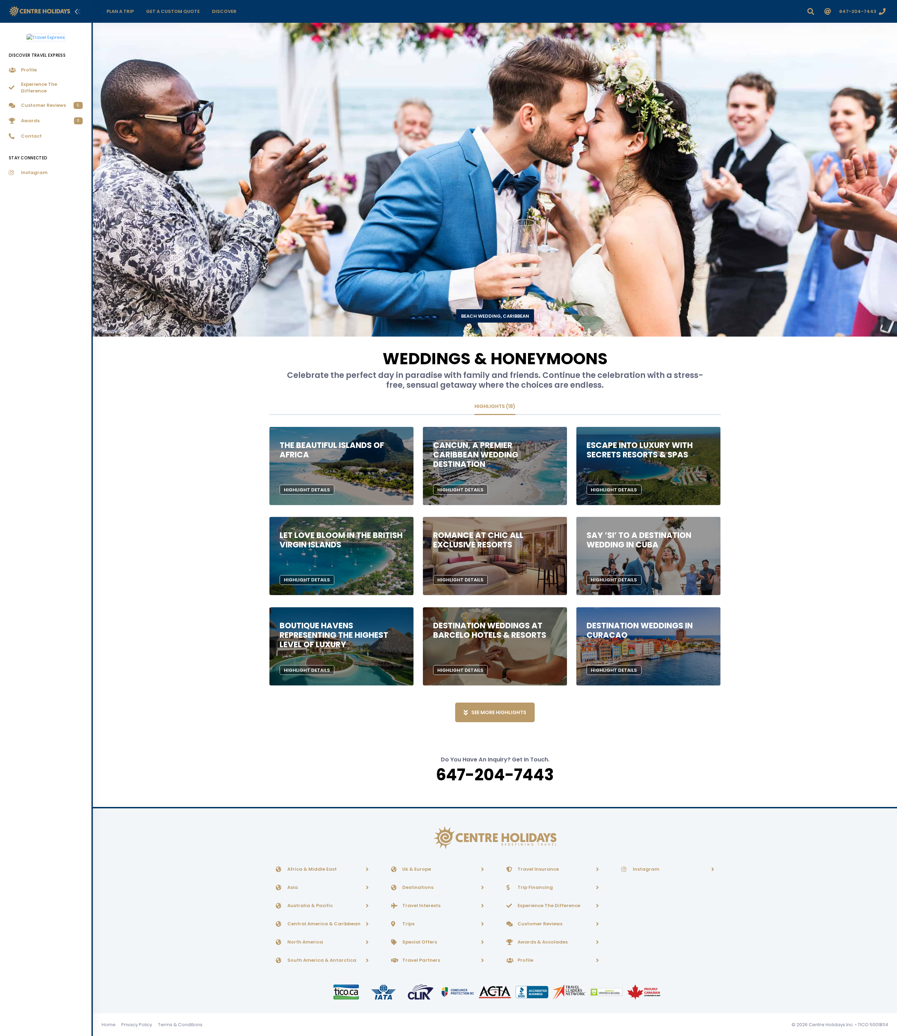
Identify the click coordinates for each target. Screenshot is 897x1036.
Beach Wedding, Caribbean (495, 316)
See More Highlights (498, 712)
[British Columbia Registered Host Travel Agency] (458, 991)
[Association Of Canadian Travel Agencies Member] (495, 991)
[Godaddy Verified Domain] (606, 991)
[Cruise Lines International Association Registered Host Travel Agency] (421, 991)
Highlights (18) (494, 406)
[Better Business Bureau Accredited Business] (532, 991)
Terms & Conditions (180, 1024)
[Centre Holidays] (39, 11)
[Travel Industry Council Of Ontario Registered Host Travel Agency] (346, 991)
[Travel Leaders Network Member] (569, 991)
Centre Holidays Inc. (831, 1024)
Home (109, 1024)
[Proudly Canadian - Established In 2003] (643, 991)
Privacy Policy (136, 1024)
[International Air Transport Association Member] (384, 991)
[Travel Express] (45, 34)
